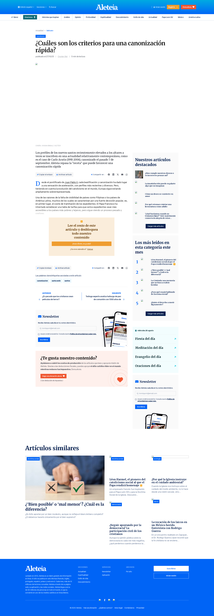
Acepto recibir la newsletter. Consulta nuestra (68, 334)
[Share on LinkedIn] (113, 175)
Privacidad (140, 608)
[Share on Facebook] (109, 175)
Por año (129, 571)
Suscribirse (171, 568)
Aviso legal (118, 608)
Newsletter (106, 571)
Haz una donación (90, 608)
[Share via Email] (122, 175)
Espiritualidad (106, 17)
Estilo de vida (139, 17)
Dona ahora (187, 7)
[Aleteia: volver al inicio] (107, 7)
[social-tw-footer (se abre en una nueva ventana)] (109, 600)
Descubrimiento (122, 17)
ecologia (157, 459)
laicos (156, 501)
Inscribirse (44, 339)
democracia (116, 504)
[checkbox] (39, 334)
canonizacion (42, 281)
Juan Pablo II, (71, 182)
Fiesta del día (145, 339)
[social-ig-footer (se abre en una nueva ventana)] (114, 600)
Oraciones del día (148, 366)
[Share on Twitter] (118, 175)
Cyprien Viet (63, 56)
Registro (171, 7)
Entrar (90, 249)
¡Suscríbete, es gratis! (81, 244)
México (181, 17)
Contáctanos (129, 608)
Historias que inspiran (50, 17)
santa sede (56, 281)
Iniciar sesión (160, 7)
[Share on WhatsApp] (127, 175)
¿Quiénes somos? (105, 608)
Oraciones (29, 17)
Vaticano (49, 30)
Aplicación (106, 575)
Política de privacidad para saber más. (83, 334)
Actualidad (153, 17)
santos (67, 281)
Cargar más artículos (156, 226)
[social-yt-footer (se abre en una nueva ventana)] (100, 600)
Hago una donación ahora (52, 376)
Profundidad (90, 17)
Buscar (53, 7)
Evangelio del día (148, 357)
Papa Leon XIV (167, 17)
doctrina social (33, 459)
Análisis (67, 17)
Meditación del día (149, 348)
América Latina (194, 17)
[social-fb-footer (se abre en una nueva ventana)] (105, 600)
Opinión (78, 17)
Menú (16, 17)
